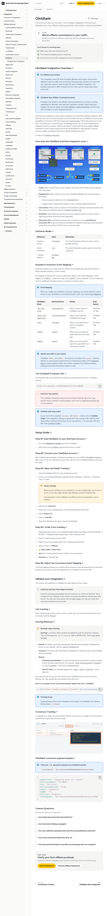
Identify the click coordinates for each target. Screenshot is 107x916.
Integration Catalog (53, 443)
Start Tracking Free (86, 3)
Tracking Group (73, 666)
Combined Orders (54, 424)
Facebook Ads (74, 121)
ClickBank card (56, 447)
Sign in (72, 3)
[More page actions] (101, 18)
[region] (69, 689)
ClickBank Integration (52, 135)
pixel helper (76, 599)
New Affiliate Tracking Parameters (77, 107)
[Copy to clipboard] (100, 386)
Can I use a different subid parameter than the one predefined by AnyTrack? (67, 831)
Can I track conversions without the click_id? (55, 838)
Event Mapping (95, 294)
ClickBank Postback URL (73, 210)
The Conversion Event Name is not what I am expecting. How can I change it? (67, 844)
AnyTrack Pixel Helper (56, 594)
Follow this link (44, 532)
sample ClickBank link (71, 647)
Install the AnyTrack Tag (90, 401)
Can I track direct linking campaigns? (52, 824)
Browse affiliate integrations (69, 866)
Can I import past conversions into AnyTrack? (55, 817)
